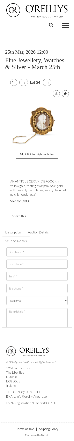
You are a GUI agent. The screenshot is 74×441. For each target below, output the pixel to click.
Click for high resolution (39, 154)
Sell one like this (16, 241)
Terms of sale (25, 429)
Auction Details (38, 232)
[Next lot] (47, 82)
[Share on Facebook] (32, 216)
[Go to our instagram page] (41, 216)
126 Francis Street (19, 368)
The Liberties (15, 372)
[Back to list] (13, 82)
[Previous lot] (23, 82)
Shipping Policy (48, 429)
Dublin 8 (11, 377)
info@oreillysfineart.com (32, 396)
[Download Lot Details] (56, 93)
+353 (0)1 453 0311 (26, 392)
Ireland (11, 385)
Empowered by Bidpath (37, 435)
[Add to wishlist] (65, 93)
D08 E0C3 (13, 381)
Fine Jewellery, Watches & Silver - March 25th (34, 63)
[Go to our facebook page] (10, 410)
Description (13, 232)
